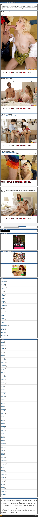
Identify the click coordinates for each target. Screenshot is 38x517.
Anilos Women (3, 285)
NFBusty (2, 312)
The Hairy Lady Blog (3, 0)
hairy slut (17, 500)
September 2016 (3, 463)
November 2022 (3, 379)
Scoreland (2, 321)
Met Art (2, 308)
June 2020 (2, 419)
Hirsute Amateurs (8, 500)
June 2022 (2, 386)
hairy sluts (9, 505)
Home (2, 2)
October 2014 (3, 494)
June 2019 (2, 436)
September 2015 (3, 478)
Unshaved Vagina (32, 510)
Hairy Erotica (33, 507)
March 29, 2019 (4, 115)
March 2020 (2, 423)
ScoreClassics (3, 319)
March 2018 (2, 453)
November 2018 (3, 446)
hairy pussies (16, 503)
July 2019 (2, 434)
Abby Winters (3, 284)
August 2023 (2, 368)
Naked (2, 502)
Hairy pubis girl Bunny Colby (6, 78)
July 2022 (2, 385)
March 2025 (2, 342)
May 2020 (2, 420)
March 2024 (2, 358)
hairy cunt (22, 502)
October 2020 (3, 413)
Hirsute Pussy (32, 509)
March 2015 (2, 487)
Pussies (29, 500)
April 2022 (2, 389)
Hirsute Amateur (17, 505)
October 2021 (3, 396)
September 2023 (3, 366)
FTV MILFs (2, 298)
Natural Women (26, 507)
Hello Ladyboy (3, 302)
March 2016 (2, 470)
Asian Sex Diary (3, 287)
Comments (14, 79)
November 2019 (3, 429)
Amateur (20, 505)
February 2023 (3, 376)
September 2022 (3, 382)
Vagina (5, 503)
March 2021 (2, 406)
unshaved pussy (13, 512)
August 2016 (2, 464)
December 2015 (3, 474)
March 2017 (2, 454)
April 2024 (2, 356)
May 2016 (2, 467)
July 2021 (2, 400)
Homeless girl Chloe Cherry (6, 11)
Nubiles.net (2, 318)
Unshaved (12, 500)
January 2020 (3, 426)
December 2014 (3, 491)
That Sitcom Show (9, 79)
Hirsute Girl (32, 500)
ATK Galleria (2, 288)
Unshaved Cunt (23, 503)
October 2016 (3, 461)
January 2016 (3, 473)
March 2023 (2, 375)
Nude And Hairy (31, 503)
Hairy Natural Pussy (11, 509)
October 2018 (3, 447)
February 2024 (3, 359)
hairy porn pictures (30, 505)
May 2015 (2, 484)
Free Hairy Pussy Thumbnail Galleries (10, 2)
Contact (1, 515)
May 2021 (2, 403)
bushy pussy (4, 510)
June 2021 (2, 402)
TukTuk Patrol (3, 332)
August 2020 (2, 416)
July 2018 (2, 450)
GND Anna (2, 301)
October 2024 (3, 348)
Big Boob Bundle (3, 292)
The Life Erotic (3, 329)
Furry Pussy (4, 505)
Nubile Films (2, 315)
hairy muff (6, 502)
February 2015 (3, 488)
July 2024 (2, 352)
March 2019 (2, 440)
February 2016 (3, 471)
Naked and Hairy (5, 512)
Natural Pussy (16, 502)
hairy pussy (19, 509)
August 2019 (2, 433)
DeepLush (2, 295)
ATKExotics (2, 291)
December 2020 (3, 410)
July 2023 (2, 369)
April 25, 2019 (3, 79)
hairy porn (23, 505)
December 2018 (3, 444)
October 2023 (3, 365)
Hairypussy (3, 509)
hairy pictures (23, 500)
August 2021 (2, 399)
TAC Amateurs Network (4, 325)
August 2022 (2, 383)
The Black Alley (3, 328)
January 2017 (3, 457)
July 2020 (2, 417)
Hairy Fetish (10, 503)
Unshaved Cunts (20, 510)
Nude (26, 510)
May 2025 (2, 341)
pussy (13, 505)
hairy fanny (27, 502)
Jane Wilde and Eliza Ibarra (6, 114)
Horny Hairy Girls (3, 304)
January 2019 (3, 443)
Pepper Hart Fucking (5, 188)
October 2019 (3, 430)
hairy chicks (19, 507)
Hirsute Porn (13, 510)
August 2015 (2, 480)
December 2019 (3, 427)
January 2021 (3, 409)
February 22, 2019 (4, 152)
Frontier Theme (36, 515)
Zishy (2, 336)
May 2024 (2, 355)
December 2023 (3, 362)
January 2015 (3, 490)
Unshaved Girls (4, 507)
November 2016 (3, 460)
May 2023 (2, 372)
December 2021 (3, 393)
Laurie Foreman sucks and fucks (7, 151)
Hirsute (35, 500)
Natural (11, 502)
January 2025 (3, 345)
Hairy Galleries (12, 507)
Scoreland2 (2, 322)
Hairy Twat (3, 500)
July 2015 (2, 481)
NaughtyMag (2, 311)
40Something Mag (3, 281)
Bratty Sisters (3, 294)
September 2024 (3, 349)
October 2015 (3, 477)
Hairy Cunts (26, 509)
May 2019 (2, 437)
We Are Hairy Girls (3, 335)
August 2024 (2, 351)
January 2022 (3, 392)
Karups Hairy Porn (3, 305)
